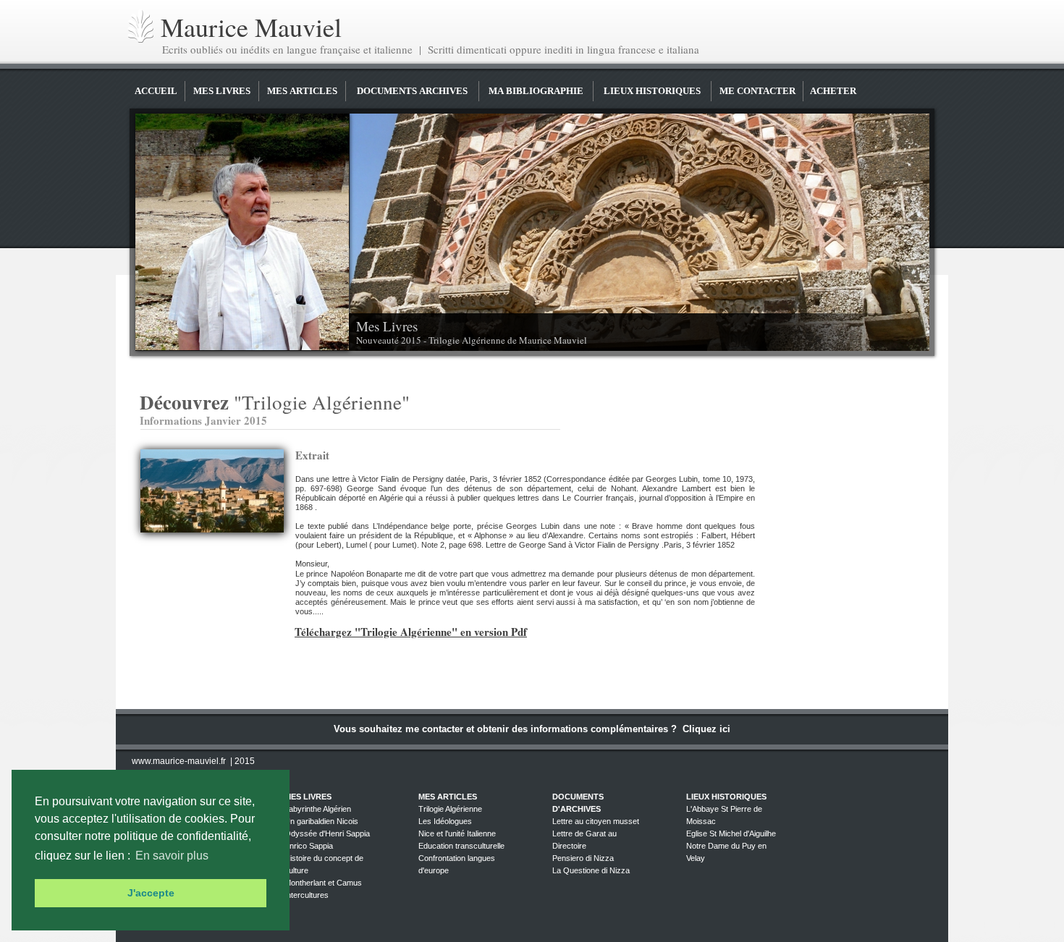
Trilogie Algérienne (450, 809)
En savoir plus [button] (171, 855)
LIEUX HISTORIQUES (652, 90)
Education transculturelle (461, 845)
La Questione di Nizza (591, 870)
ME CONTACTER (757, 90)
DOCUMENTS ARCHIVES (412, 90)
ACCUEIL (156, 90)
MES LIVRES (221, 90)
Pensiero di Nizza (583, 858)
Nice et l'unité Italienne (457, 833)
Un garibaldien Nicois (321, 821)
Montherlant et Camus (323, 882)
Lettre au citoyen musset (595, 821)
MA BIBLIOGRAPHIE (536, 90)
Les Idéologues (445, 821)
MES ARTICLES (302, 90)
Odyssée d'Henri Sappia (327, 833)
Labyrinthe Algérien (317, 809)
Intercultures (306, 895)
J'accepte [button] (150, 893)
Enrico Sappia (308, 845)
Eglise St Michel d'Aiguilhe (731, 833)
